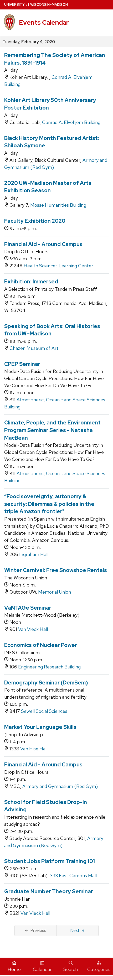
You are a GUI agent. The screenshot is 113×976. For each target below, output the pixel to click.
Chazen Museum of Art (34, 348)
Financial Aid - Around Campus (43, 244)
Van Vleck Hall (33, 629)
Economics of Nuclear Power (40, 645)
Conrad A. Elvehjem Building (71, 122)
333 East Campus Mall (73, 876)
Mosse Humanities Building (58, 205)
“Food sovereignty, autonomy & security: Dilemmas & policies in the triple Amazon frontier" (49, 504)
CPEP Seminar (22, 364)
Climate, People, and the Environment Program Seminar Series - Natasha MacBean (52, 430)
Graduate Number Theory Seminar (48, 891)
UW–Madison (36, 4)
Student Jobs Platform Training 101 (49, 861)
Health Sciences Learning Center (58, 266)
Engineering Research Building (49, 667)
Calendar (42, 969)
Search (70, 969)
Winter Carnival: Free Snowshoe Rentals (55, 570)
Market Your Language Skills (40, 727)
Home (14, 969)
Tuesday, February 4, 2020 (28, 41)
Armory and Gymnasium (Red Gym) (60, 786)
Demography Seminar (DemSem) (46, 682)
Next (74, 930)
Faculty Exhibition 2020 (34, 220)
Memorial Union (54, 592)
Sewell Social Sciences (44, 711)
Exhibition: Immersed (31, 281)
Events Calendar (44, 22)
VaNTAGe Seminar (27, 607)
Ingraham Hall (33, 554)
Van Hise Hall (34, 749)
